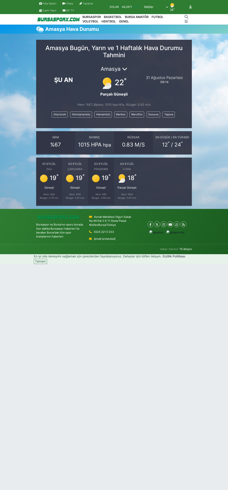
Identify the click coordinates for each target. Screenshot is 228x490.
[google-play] (175, 232)
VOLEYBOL (90, 21)
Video (69, 3)
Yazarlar (88, 3)
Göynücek (59, 114)
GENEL (124, 21)
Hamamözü (103, 114)
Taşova (168, 114)
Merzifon (136, 114)
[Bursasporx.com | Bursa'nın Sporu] (58, 19)
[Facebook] (150, 224)
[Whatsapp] (177, 224)
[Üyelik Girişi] (189, 7)
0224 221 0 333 (104, 232)
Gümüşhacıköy (81, 114)
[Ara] (186, 17)
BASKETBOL (113, 17)
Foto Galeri (49, 3)
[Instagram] (164, 224)
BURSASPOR (91, 17)
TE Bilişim (185, 249)
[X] (157, 224)
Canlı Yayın (49, 10)
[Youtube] (170, 224)
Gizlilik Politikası (173, 256)
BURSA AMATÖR (137, 17)
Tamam (40, 261)
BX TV (70, 10)
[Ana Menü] (186, 21)
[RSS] (183, 224)
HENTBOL (109, 21)
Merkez (120, 114)
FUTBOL (158, 17)
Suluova (153, 114)
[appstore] (156, 232)
